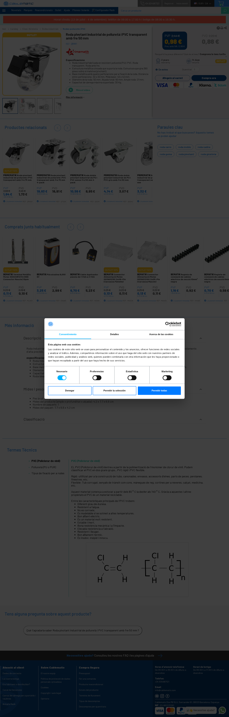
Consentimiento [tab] (67, 334)
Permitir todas (159, 390)
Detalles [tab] (114, 334)
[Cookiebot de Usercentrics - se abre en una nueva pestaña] (167, 324)
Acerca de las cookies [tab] (161, 334)
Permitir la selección (114, 390)
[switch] (97, 377)
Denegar (69, 390)
